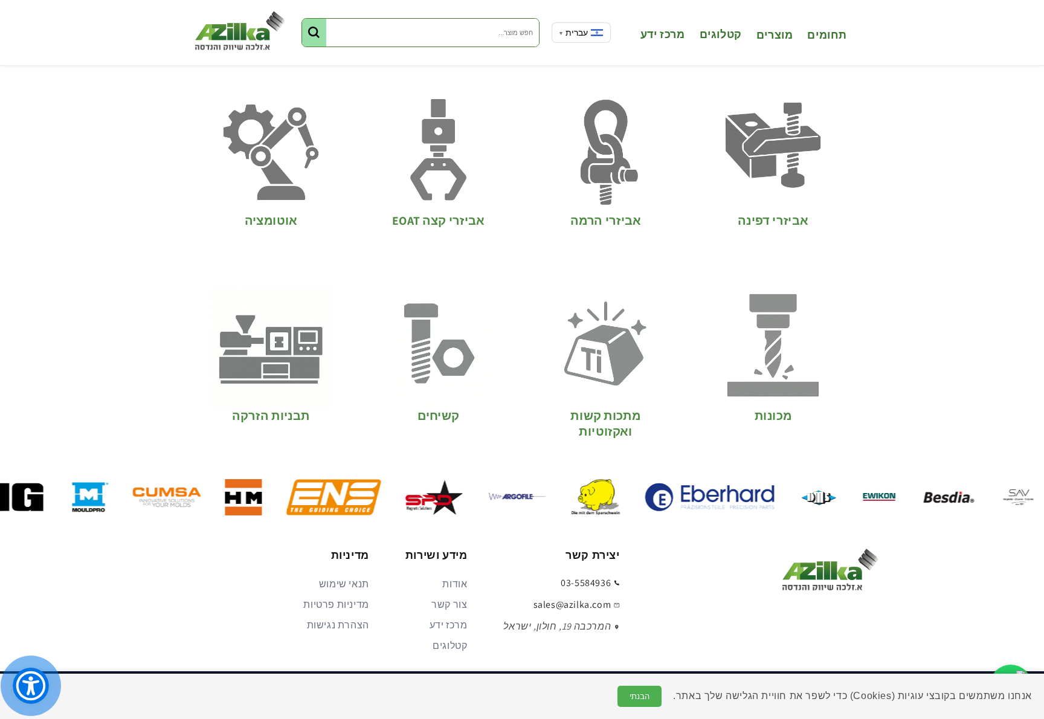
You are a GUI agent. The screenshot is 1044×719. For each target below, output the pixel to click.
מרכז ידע (449, 625)
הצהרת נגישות (338, 625)
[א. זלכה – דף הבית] (830, 573)
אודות (454, 584)
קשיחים (438, 416)
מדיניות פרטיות (336, 604)
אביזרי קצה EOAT (438, 220)
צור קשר (449, 604)
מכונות (773, 416)
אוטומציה (271, 220)
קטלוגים (450, 645)
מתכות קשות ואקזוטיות (605, 423)
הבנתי (639, 696)
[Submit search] (314, 33)
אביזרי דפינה (773, 220)
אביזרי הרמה (605, 220)
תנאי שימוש (344, 584)
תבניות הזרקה (271, 416)
